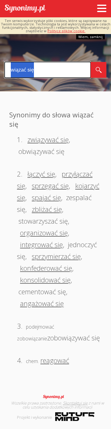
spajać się (46, 197)
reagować (54, 360)
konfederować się (46, 268)
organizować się (44, 232)
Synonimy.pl (25, 9)
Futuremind (74, 416)
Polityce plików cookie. (66, 30)
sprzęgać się (50, 185)
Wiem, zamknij (90, 36)
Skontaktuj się (75, 403)
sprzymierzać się (56, 256)
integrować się (41, 244)
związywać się (48, 139)
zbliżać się (47, 209)
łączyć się (41, 173)
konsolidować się (45, 279)
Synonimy (55, 397)
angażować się (42, 303)
